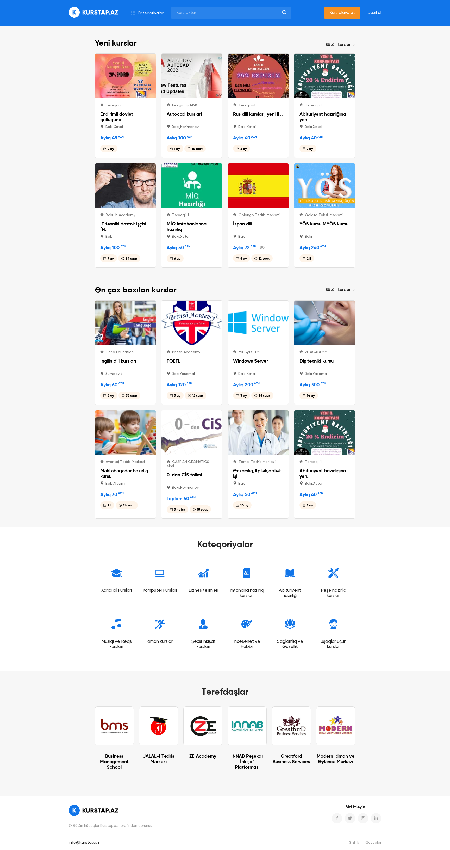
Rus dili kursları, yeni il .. (258, 114)
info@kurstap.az (84, 843)
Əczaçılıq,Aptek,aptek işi (257, 473)
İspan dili (242, 224)
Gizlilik (354, 843)
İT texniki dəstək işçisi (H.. (123, 226)
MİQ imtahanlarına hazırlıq (187, 226)
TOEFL (173, 361)
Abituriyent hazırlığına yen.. (322, 116)
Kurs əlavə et (342, 13)
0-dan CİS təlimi (184, 475)
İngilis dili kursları (118, 361)
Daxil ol (374, 13)
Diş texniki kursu (316, 361)
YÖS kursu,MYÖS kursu (323, 224)
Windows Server (250, 361)
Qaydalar (373, 843)
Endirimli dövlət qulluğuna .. (116, 116)
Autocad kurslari (184, 114)
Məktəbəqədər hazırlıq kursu (124, 473)
